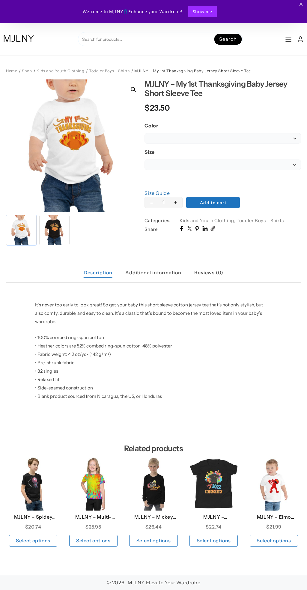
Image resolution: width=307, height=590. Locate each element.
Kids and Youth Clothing (60, 71)
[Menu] (288, 39)
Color (151, 126)
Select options (33, 541)
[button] (133, 89)
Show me (202, 11)
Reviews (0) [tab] (208, 273)
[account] (300, 39)
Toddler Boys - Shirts (109, 71)
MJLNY (18, 38)
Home (11, 71)
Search (228, 39)
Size (149, 152)
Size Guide (157, 193)
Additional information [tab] (153, 273)
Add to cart (213, 202)
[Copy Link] (213, 229)
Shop (27, 71)
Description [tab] (98, 273)
